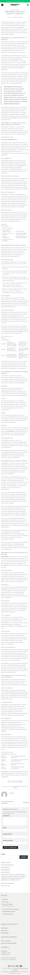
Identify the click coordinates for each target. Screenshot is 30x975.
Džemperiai (4, 930)
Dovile (20, 17)
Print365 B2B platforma (8, 911)
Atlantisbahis (10, 431)
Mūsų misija (5, 901)
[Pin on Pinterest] (19, 781)
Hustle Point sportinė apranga (10, 909)
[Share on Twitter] (14, 781)
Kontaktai (4, 899)
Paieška (3, 854)
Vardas (4, 827)
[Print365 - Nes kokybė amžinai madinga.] (15, 5)
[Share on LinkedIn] (21, 781)
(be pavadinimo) (5, 867)
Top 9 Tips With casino (7, 865)
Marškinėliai (4, 928)
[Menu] (2, 5)
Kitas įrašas (26, 802)
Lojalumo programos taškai (8, 943)
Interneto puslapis (8, 840)
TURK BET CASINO (15, 9)
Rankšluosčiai (5, 933)
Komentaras (6, 815)
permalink (15, 787)
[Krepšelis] (28, 5)
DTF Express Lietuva (7, 914)
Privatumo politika (7, 904)
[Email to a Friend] (16, 781)
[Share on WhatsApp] (9, 781)
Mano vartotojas (5, 940)
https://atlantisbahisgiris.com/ (9, 139)
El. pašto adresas (7, 834)
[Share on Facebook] (11, 781)
